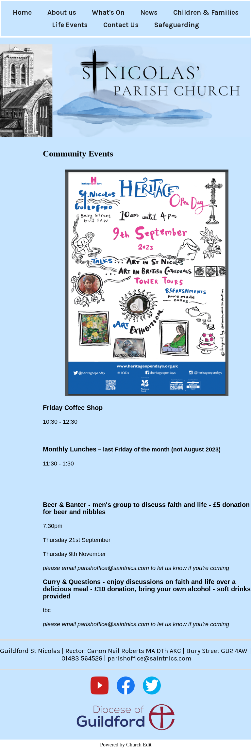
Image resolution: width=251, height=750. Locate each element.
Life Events (70, 25)
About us (61, 12)
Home (22, 12)
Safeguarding (176, 25)
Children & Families (206, 12)
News (149, 12)
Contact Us (121, 25)
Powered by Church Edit (125, 744)
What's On (108, 12)
